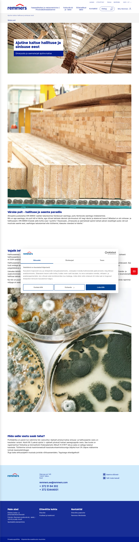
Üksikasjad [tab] (69, 260)
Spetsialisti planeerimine (16, 522)
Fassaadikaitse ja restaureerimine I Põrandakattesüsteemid (45, 9)
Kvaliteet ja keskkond (47, 515)
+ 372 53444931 (48, 489)
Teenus (109, 2)
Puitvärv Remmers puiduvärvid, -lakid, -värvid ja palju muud (22, 518)
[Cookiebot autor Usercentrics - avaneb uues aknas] (106, 253)
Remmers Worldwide (78, 515)
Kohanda (68, 287)
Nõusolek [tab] (37, 260)
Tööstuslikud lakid (81, 9)
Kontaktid (93, 9)
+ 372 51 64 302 (48, 486)
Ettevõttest (100, 2)
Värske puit (12, 20)
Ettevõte (42, 513)
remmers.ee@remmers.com (53, 482)
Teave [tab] (102, 260)
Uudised (91, 2)
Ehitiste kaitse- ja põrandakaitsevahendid (16, 513)
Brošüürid (117, 2)
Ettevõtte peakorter (78, 513)
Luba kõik (100, 287)
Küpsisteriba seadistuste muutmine (33, 539)
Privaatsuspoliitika (14, 539)
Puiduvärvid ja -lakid (68, 9)
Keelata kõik (38, 287)
